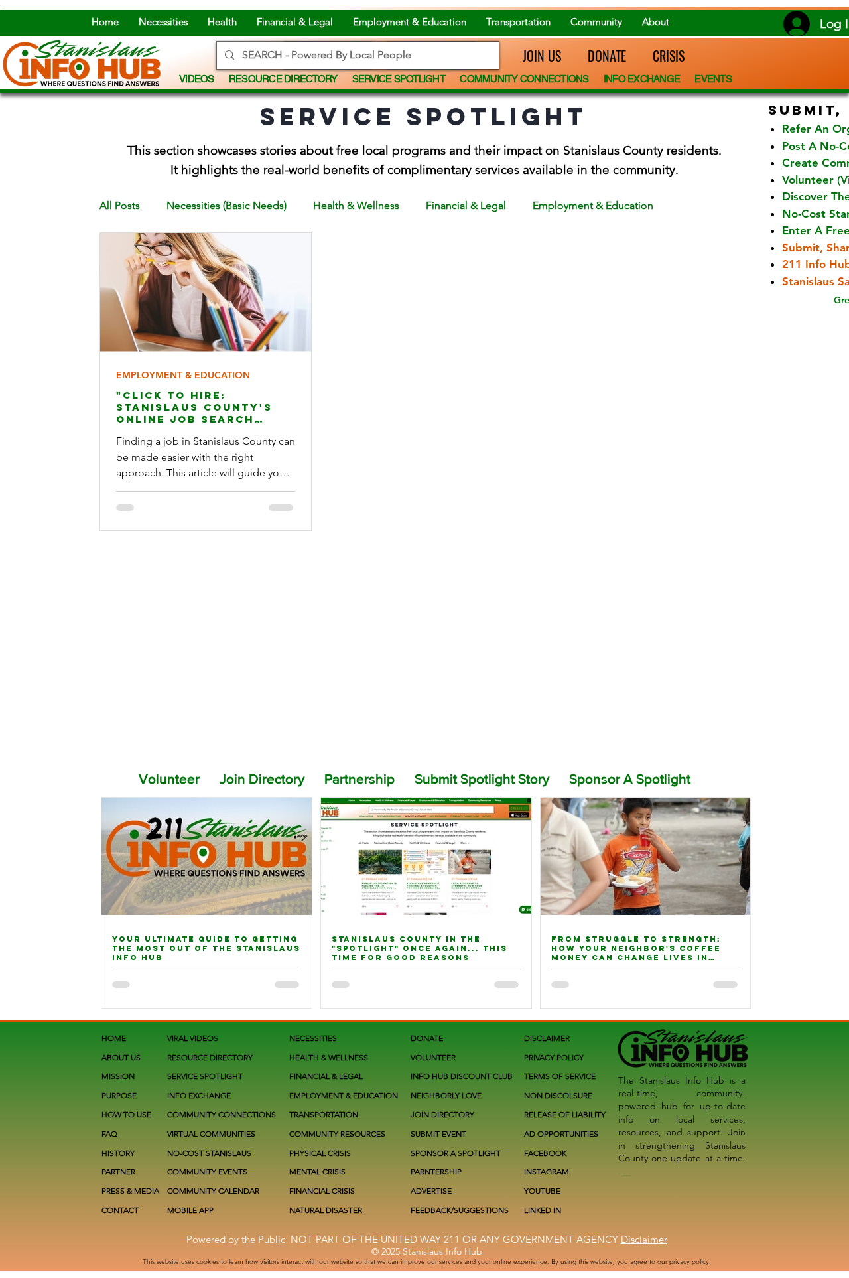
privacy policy (689, 1261)
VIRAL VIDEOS (192, 1038)
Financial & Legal (466, 205)
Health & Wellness (356, 205)
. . (627, 1171)
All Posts (119, 205)
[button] (535, 55)
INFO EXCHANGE (199, 1095)
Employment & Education (593, 205)
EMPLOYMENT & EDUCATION (183, 375)
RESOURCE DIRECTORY (210, 1057)
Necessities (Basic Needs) (226, 205)
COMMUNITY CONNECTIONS (221, 1114)
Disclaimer (644, 1239)
